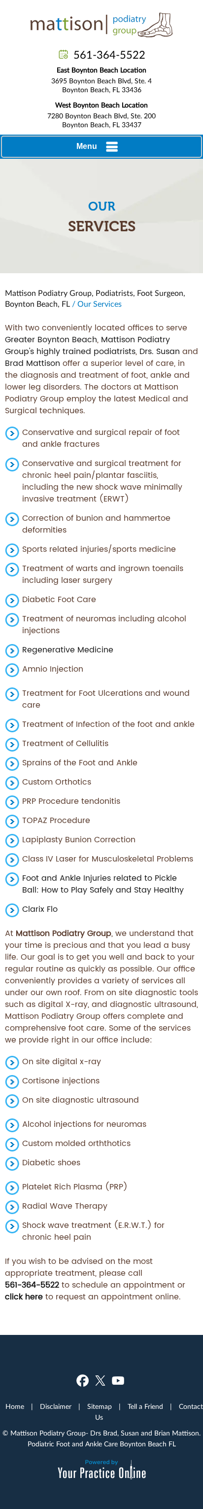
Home (14, 1406)
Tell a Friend (145, 1406)
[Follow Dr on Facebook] (82, 1380)
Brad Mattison (32, 363)
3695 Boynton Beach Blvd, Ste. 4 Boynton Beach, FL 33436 (101, 80)
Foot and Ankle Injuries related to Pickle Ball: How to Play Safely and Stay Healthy (103, 884)
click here (24, 1297)
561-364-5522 (109, 55)
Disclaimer (55, 1406)
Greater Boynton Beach (51, 339)
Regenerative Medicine (67, 650)
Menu (86, 146)
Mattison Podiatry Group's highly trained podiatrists (87, 345)
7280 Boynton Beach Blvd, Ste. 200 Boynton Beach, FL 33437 (101, 115)
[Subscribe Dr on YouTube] (118, 1380)
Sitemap (99, 1406)
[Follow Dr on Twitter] (100, 1380)
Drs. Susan (159, 351)
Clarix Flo (40, 909)
